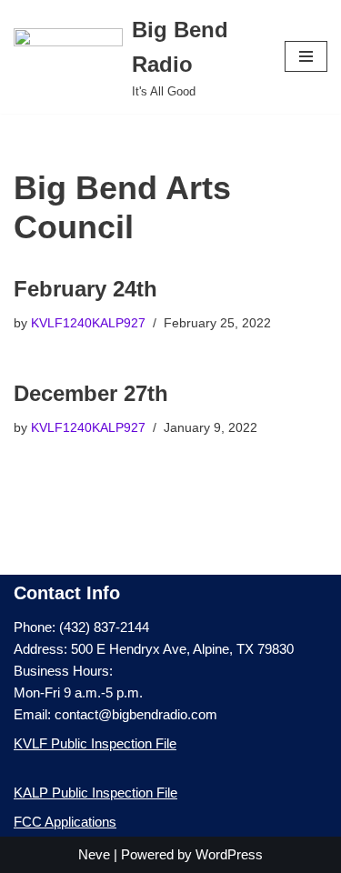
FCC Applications (65, 821)
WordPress (229, 854)
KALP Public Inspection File (95, 792)
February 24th (85, 288)
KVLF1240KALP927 (88, 323)
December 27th (91, 393)
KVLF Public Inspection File (95, 743)
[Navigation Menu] (306, 56)
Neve (94, 854)
